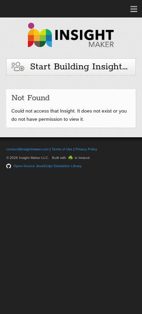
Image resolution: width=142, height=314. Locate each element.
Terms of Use (62, 149)
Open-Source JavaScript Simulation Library (47, 166)
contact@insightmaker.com (27, 149)
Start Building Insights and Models (80, 67)
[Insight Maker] (71, 50)
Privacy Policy (86, 149)
